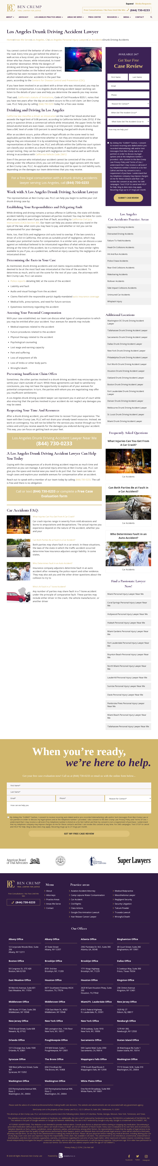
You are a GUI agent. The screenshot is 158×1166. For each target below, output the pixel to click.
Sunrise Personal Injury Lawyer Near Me (126, 686)
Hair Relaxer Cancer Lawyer (83, 916)
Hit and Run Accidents (117, 254)
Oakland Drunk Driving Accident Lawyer (125, 377)
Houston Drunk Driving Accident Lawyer (126, 371)
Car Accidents (95, 39)
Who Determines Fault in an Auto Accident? (52, 563)
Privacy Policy (70, 1147)
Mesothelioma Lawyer (125, 895)
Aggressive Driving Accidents (120, 227)
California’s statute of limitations (35, 97)
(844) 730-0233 (140, 10)
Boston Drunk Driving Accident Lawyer (125, 384)
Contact (139, 17)
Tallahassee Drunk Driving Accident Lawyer (127, 330)
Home (10, 39)
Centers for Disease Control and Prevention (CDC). (58, 80)
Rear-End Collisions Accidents (120, 267)
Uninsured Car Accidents (118, 294)
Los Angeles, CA (40, 39)
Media (126, 17)
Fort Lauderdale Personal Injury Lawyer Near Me (128, 644)
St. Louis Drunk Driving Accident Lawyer (125, 414)
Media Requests (143, 3)
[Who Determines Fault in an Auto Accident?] (18, 571)
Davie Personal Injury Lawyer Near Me (125, 694)
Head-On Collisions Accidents (120, 247)
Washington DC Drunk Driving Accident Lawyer (125, 322)
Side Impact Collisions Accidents (122, 288)
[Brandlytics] (67, 1156)
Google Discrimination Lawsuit (85, 912)
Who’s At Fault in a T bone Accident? (49, 586)
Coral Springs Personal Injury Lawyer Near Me (127, 604)
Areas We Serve (74, 17)
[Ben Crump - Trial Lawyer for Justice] (24, 7)
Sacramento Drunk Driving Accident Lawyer (127, 337)
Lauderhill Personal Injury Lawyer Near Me (127, 677)
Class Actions (77, 908)
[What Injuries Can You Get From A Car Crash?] (18, 524)
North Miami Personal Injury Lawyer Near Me (126, 667)
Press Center (94, 17)
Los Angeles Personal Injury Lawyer (68, 39)
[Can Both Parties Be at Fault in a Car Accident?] (18, 548)
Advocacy (23, 17)
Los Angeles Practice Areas (48, 17)
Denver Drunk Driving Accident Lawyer (125, 401)
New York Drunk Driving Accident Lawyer (126, 350)
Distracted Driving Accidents (120, 233)
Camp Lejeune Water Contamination (88, 895)
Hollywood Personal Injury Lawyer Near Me (127, 614)
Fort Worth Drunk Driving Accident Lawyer (127, 364)
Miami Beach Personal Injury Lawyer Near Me (126, 716)
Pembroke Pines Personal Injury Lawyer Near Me (125, 705)
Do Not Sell (88, 1147)
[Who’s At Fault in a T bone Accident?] (18, 594)
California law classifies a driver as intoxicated (31, 116)
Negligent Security (123, 899)
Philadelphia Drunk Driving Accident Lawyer (127, 357)
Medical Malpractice (124, 891)
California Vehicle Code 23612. (51, 154)
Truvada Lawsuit (122, 912)
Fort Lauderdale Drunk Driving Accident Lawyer (125, 393)
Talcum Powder (122, 908)
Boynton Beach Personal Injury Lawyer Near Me (128, 656)
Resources (112, 17)
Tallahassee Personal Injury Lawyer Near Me (128, 726)
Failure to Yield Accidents (119, 240)
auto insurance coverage (86, 296)
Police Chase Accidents (117, 261)
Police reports (18, 281)
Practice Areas (52, 899)
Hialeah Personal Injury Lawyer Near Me (126, 622)
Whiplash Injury (114, 301)
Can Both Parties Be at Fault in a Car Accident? (54, 540)
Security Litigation (123, 903)
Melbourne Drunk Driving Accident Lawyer (127, 407)
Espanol (130, 3)
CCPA (80, 1147)
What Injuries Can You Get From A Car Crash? (54, 516)
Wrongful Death (122, 916)
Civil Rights (76, 903)
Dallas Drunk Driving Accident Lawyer (124, 344)
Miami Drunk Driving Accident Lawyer (124, 421)
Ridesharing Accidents (117, 274)
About (9, 17)
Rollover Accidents (115, 281)
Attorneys (50, 895)
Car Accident (76, 899)
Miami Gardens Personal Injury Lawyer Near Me (127, 633)
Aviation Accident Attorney (83, 891)
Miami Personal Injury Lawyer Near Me (125, 594)
